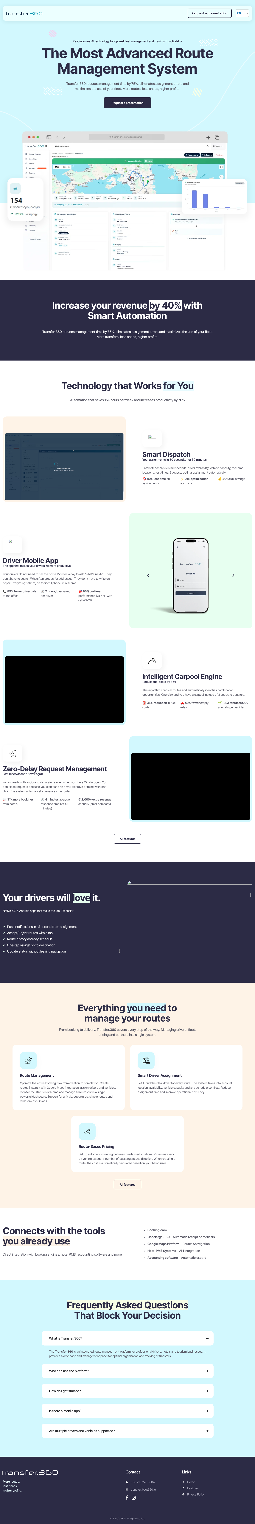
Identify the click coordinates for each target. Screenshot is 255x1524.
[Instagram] (133, 1497)
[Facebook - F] (127, 1497)
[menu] (242, 13)
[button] (148, 575)
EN (239, 13)
